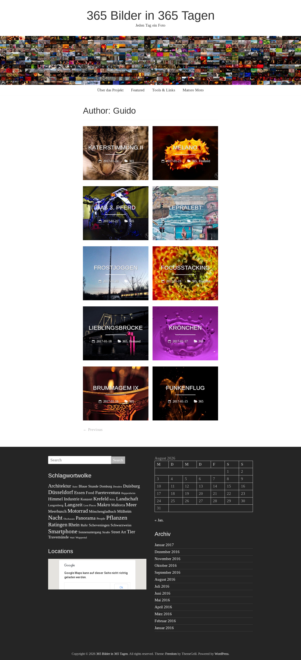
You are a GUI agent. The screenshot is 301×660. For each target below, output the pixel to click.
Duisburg (131, 486)
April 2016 (163, 607)
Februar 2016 (165, 621)
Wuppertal (81, 537)
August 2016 (165, 579)
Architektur (59, 486)
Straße (106, 532)
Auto (75, 486)
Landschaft (127, 498)
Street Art (118, 532)
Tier (131, 531)
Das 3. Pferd (116, 207)
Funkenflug (185, 387)
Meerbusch (57, 511)
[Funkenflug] (185, 369)
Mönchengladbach (102, 511)
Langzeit (73, 505)
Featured (138, 90)
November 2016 (167, 559)
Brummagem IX (116, 387)
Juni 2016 (162, 593)
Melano (185, 147)
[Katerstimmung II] (115, 129)
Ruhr (84, 525)
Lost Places (90, 505)
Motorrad (78, 511)
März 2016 (163, 614)
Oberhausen (69, 519)
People (101, 518)
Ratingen (57, 525)
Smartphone (62, 531)
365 (131, 160)
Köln (112, 499)
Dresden (117, 486)
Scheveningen (99, 525)
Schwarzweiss (121, 525)
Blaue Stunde (88, 486)
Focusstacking (185, 267)
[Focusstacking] (185, 249)
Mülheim (124, 511)
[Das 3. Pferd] (115, 189)
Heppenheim (128, 493)
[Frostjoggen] (115, 249)
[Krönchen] (185, 309)
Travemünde (58, 537)
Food (90, 493)
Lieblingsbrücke (116, 327)
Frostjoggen (116, 267)
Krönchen (185, 327)
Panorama (86, 518)
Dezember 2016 (167, 552)
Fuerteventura (107, 492)
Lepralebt (185, 207)
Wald (72, 538)
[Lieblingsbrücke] (115, 309)
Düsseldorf (60, 492)
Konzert (86, 499)
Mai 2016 (162, 600)
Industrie (71, 498)
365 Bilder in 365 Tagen (151, 15)
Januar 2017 (164, 545)
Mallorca (118, 505)
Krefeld (101, 498)
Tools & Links (163, 90)
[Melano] (185, 129)
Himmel (55, 498)
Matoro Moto (193, 90)
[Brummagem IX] (115, 369)
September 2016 (167, 572)
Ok (121, 587)
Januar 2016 (164, 628)
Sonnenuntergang (89, 532)
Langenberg (55, 505)
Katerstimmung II (115, 147)
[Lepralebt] (185, 189)
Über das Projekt (110, 90)
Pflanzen (116, 517)
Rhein (74, 524)
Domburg (106, 486)
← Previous (93, 429)
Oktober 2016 (166, 565)
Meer (131, 504)
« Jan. (159, 520)
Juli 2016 (162, 586)
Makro (103, 504)
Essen (79, 492)
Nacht (55, 517)
